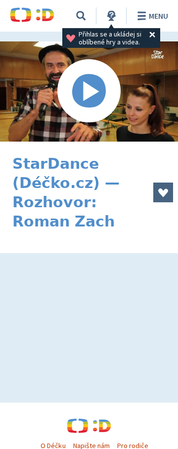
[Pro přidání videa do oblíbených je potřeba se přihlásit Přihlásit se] (163, 192)
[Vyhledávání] (81, 16)
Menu (158, 16)
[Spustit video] (89, 91)
